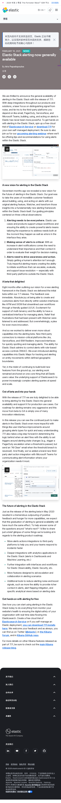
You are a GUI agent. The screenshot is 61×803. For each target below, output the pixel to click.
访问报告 (55, 3)
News (26, 51)
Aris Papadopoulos (14, 66)
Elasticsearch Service (21, 126)
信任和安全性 (11, 700)
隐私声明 (22, 764)
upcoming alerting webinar (32, 133)
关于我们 (9, 677)
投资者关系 (10, 708)
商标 (7, 764)
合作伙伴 (9, 692)
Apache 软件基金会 (32, 785)
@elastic (31, 631)
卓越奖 (8, 716)
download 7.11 (44, 126)
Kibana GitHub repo (27, 635)
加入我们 (9, 684)
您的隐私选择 (22, 791)
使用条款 (14, 764)
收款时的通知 (11, 791)
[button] (54, 39)
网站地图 (31, 764)
